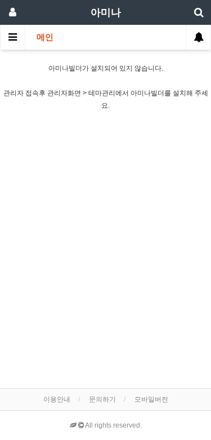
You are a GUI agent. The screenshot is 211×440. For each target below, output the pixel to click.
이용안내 (56, 399)
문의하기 (102, 399)
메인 (45, 37)
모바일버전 (151, 399)
